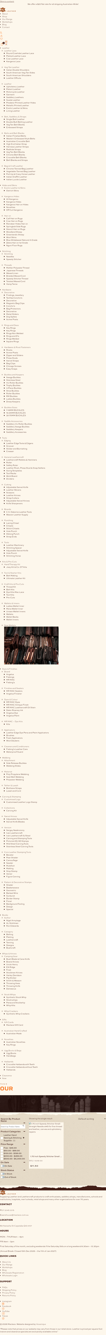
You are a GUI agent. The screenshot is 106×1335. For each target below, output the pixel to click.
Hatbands (8, 1061)
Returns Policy (9, 1295)
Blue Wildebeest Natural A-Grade (21, 240)
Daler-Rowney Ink (14, 710)
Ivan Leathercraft (14, 832)
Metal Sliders (12, 314)
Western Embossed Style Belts (20, 138)
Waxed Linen (12, 273)
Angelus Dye (12, 712)
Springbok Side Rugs (16, 226)
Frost (8, 969)
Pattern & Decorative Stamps (18, 882)
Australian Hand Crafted (15, 1030)
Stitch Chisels (12, 528)
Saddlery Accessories (16, 432)
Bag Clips (10, 363)
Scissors (10, 492)
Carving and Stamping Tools (19, 838)
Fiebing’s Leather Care (17, 749)
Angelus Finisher (14, 693)
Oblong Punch (12, 533)
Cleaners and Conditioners (16, 746)
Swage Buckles (13, 377)
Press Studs (12, 357)
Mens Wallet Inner (14, 608)
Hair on (7, 215)
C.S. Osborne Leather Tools (19, 511)
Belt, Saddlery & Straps (15, 116)
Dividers (10, 478)
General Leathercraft (14, 457)
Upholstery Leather (15, 86)
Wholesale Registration (13, 1272)
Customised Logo (12, 799)
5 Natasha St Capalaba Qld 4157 (16, 1225)
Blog (4, 24)
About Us (6, 1261)
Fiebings (10, 677)
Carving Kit (11, 810)
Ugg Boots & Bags (12, 1050)
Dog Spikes (11, 316)
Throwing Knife (13, 985)
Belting (9, 934)
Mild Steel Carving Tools (17, 843)
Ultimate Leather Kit (15, 578)
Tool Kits (10, 594)
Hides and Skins (9, 185)
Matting (9, 868)
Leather (5, 47)
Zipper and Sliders (14, 355)
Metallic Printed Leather (17, 105)
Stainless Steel (13, 380)
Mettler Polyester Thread (17, 267)
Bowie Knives (12, 961)
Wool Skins (11, 237)
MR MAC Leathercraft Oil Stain (21, 707)
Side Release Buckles (16, 763)
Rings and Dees (11, 325)
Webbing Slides (13, 765)
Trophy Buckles (13, 385)
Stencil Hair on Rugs (15, 229)
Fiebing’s (10, 682)
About (5, 13)
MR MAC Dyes (13, 702)
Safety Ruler (12, 465)
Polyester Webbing (15, 779)
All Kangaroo (12, 199)
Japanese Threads (14, 270)
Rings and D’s (12, 336)
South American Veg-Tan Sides (20, 72)
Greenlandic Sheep (15, 234)
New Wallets (10, 625)
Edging (7, 440)
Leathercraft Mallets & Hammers (21, 459)
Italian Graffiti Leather (16, 176)
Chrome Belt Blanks (15, 154)
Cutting (7, 484)
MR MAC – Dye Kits (13, 721)
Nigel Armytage (13, 920)
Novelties (10, 207)
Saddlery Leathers (15, 97)
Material (8, 771)
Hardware (6, 289)
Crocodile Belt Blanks (16, 157)
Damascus (11, 988)
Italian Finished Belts (16, 135)
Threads (8, 265)
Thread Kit (11, 586)
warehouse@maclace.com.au (15, 1214)
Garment (10, 94)
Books (5, 914)
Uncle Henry (12, 964)
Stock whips (11, 999)
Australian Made (14, 1033)
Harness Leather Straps (17, 146)
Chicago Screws (13, 366)
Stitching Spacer (14, 547)
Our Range (7, 19)
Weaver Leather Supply (17, 514)
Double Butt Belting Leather (19, 121)
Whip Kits (10, 1005)
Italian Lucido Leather (16, 179)
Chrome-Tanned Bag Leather (19, 168)
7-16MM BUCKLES (15, 410)
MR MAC (10, 679)
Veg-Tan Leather (11, 67)
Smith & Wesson (13, 980)
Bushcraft (11, 947)
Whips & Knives (9, 953)
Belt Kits (10, 589)
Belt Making (11, 575)
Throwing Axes (13, 983)
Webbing (6, 757)
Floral (9, 901)
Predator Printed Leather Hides (21, 102)
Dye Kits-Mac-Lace (15, 592)
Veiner (9, 873)
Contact (6, 27)
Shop (4, 16)
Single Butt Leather (15, 119)
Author (7, 917)
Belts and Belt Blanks (14, 133)
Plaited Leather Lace (16, 55)
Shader (9, 884)
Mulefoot (10, 865)
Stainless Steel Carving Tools (19, 846)
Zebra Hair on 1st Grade (17, 242)
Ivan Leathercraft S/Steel (18, 835)
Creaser (10, 451)
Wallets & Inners (11, 603)
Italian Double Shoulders (17, 69)
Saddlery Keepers (14, 429)
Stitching (6, 251)
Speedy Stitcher (13, 259)
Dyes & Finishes (9, 668)
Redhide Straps (13, 149)
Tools (4, 437)
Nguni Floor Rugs (14, 245)
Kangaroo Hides (11, 196)
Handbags (11, 1055)
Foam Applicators (14, 737)
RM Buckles (11, 396)
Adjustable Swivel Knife (17, 487)
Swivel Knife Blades (15, 821)
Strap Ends (11, 536)
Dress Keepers (13, 401)
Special (9, 909)
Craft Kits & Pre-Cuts (14, 584)
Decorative (9, 292)
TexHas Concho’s (14, 297)
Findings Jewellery (15, 295)
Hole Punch (11, 531)
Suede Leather (13, 99)
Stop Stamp (11, 871)
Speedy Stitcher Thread (17, 278)
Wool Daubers (12, 740)
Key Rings (11, 327)
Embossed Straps (14, 127)
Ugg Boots (11, 1053)
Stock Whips (10, 994)
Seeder (9, 862)
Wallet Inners (12, 619)
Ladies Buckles (13, 398)
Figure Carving (13, 876)
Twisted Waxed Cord (15, 281)
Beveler (10, 854)
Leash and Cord (13, 790)
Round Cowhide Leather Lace (20, 53)
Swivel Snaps (12, 360)
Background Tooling (15, 903)
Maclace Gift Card (14, 1024)
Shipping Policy (9, 1290)
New (4, 1078)
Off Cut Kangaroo (14, 209)
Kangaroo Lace (13, 61)
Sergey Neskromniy (15, 830)
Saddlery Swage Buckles (17, 426)
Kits (8, 724)
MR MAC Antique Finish (17, 704)
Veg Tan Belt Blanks (15, 124)
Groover (10, 445)
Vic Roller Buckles (14, 382)
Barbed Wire (12, 893)
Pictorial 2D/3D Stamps (17, 841)
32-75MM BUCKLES (16, 415)
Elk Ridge (10, 967)
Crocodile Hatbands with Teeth (20, 1064)
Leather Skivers (13, 489)
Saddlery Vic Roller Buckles (19, 423)
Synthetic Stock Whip (16, 997)
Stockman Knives (14, 972)
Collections (9, 807)
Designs (10, 945)
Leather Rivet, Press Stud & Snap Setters (25, 467)
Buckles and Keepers (14, 374)
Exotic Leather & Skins (17, 108)
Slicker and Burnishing (16, 448)
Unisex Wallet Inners (15, 611)
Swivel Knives (10, 816)
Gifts (4, 1019)
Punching (8, 520)
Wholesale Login (9, 1275)
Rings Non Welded (14, 333)
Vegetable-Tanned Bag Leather (20, 171)
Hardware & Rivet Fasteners (17, 347)
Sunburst (10, 895)
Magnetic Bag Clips (15, 303)
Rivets (9, 349)
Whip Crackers (11, 1011)
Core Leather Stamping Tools (17, 852)
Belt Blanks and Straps (17, 160)
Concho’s (10, 305)
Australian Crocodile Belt (18, 141)
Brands (7, 509)
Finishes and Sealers (14, 688)
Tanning (10, 942)
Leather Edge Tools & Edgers (19, 443)
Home (2, 1084)
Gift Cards (9, 1022)
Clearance (7, 1075)
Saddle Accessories (13, 421)
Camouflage (12, 860)
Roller (9, 462)
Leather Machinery (15, 545)
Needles (10, 256)
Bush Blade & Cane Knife (18, 958)
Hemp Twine (11, 284)
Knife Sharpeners (14, 503)
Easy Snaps (11, 368)
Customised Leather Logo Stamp (21, 802)
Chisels (9, 525)
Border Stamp (12, 898)
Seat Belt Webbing (15, 776)
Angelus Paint (12, 715)
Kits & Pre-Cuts (9, 561)
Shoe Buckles (12, 390)
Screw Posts (12, 319)
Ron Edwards (12, 925)
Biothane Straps (14, 788)
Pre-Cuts (10, 597)
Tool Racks (11, 473)
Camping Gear (11, 956)
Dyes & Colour (11, 699)
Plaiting (9, 937)
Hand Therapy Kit (12, 564)
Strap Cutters (12, 497)
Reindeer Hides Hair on (17, 223)
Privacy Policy (8, 1292)
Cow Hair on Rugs (14, 221)
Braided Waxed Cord (15, 275)
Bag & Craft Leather (13, 165)
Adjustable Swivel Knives (18, 500)
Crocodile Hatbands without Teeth (22, 1067)
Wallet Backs (12, 616)
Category (8, 931)
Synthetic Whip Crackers (17, 1013)
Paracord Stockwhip (15, 1002)
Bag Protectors (13, 308)
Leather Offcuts (13, 78)
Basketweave (12, 887)
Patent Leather (13, 89)
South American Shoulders (18, 75)
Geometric (11, 890)
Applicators (9, 729)
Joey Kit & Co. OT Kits (16, 567)
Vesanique (41, 1324)
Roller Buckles (13, 393)
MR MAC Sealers (14, 690)
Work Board (11, 476)
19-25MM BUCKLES (16, 412)
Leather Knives (13, 495)
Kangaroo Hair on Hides (17, 204)
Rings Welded (12, 338)
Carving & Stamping (11, 796)
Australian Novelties (15, 1041)
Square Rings (12, 341)
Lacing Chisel (12, 523)
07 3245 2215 (7, 1210)
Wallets (9, 614)
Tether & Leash (11, 785)
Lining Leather (13, 110)
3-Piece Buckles (13, 388)
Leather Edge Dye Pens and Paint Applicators (27, 732)
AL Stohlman (12, 923)
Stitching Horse (13, 555)
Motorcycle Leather (15, 91)
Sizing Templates (14, 470)
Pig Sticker (11, 977)
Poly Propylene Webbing (17, 774)
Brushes (10, 735)
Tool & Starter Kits (12, 572)
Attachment (9, 760)
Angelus (10, 674)
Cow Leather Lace (14, 58)
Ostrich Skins (12, 190)
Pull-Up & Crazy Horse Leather (20, 174)
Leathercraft (12, 939)
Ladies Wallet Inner (15, 606)
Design (9, 906)
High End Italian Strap (16, 143)
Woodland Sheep (14, 231)
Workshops (7, 21)
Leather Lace (10, 50)
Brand (7, 671)
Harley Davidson (14, 975)
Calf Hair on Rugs (14, 218)
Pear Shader (12, 857)
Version (7, 827)
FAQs (4, 1287)
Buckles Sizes (10, 407)
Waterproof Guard (14, 751)
